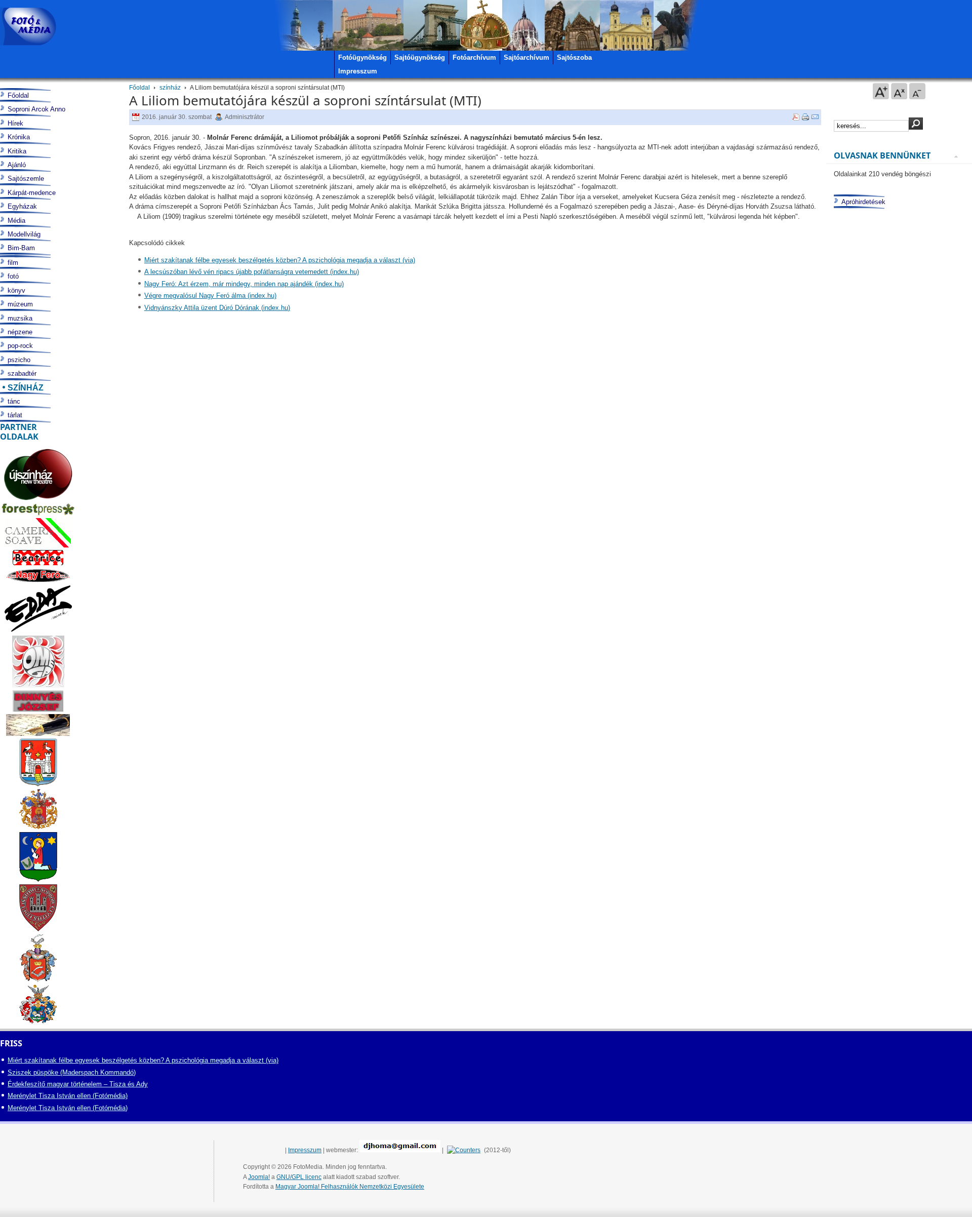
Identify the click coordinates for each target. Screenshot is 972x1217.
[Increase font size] (881, 91)
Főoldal (139, 87)
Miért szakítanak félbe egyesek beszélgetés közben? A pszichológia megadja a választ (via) (279, 260)
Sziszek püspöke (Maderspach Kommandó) (72, 1072)
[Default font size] (899, 91)
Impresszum (304, 1150)
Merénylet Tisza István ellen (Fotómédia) (68, 1096)
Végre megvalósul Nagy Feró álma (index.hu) (210, 295)
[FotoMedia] (28, 27)
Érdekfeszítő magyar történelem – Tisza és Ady (78, 1084)
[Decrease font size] (917, 91)
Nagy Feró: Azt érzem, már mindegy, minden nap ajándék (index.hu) (244, 284)
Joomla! (259, 1177)
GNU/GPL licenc (298, 1177)
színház (170, 87)
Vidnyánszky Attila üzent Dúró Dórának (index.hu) (217, 307)
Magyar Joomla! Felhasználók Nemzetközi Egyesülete (349, 1186)
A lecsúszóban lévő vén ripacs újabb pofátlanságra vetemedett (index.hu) (251, 272)
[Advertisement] (897, 606)
